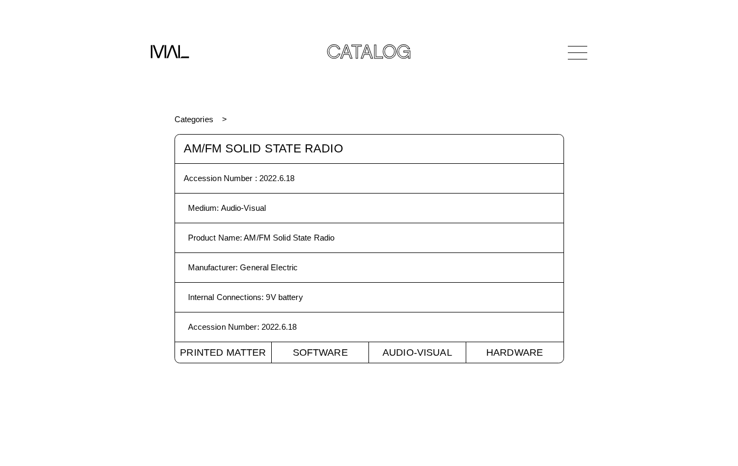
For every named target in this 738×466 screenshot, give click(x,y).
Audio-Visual (417, 352)
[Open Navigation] (577, 52)
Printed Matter (223, 352)
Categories (194, 119)
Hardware (514, 352)
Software (320, 352)
